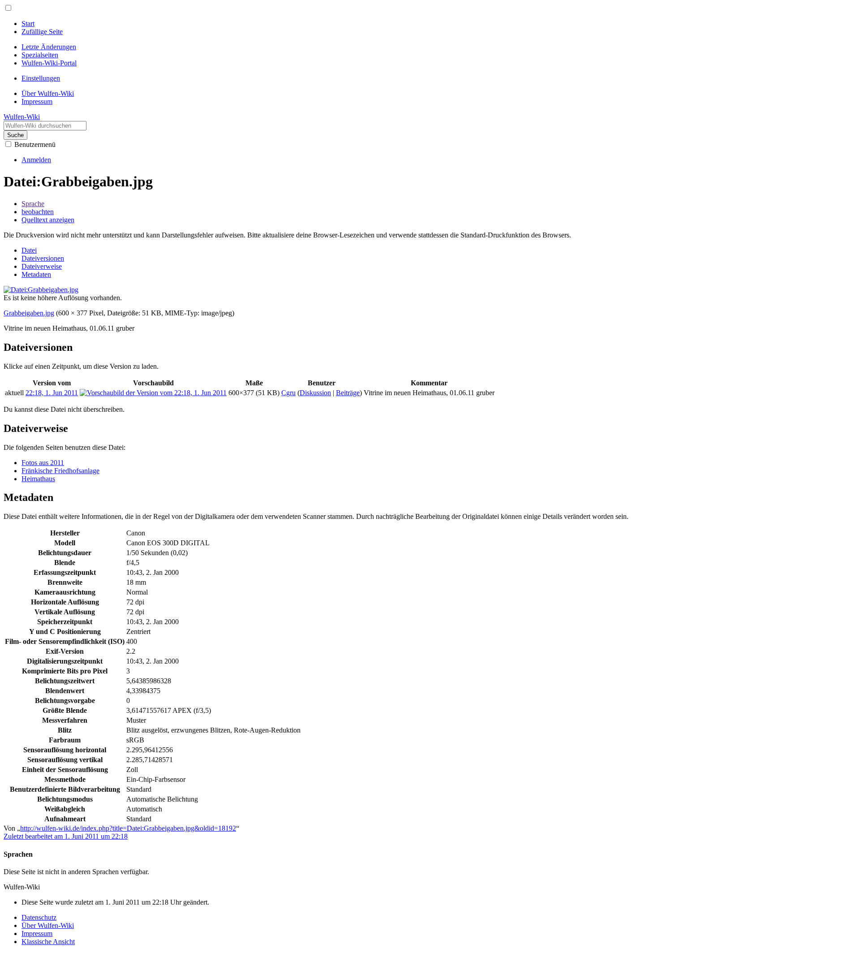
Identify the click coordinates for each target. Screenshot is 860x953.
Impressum (37, 933)
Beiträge (348, 393)
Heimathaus (38, 479)
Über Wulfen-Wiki (48, 925)
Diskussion (315, 393)
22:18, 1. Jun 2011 (52, 393)
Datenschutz (39, 917)
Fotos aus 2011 (43, 462)
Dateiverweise (42, 266)
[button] (8, 8)
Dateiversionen (43, 258)
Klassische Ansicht (48, 941)
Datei (29, 250)
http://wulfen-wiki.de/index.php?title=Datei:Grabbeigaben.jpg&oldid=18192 (128, 828)
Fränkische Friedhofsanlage (60, 470)
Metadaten (36, 274)
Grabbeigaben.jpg (29, 313)
